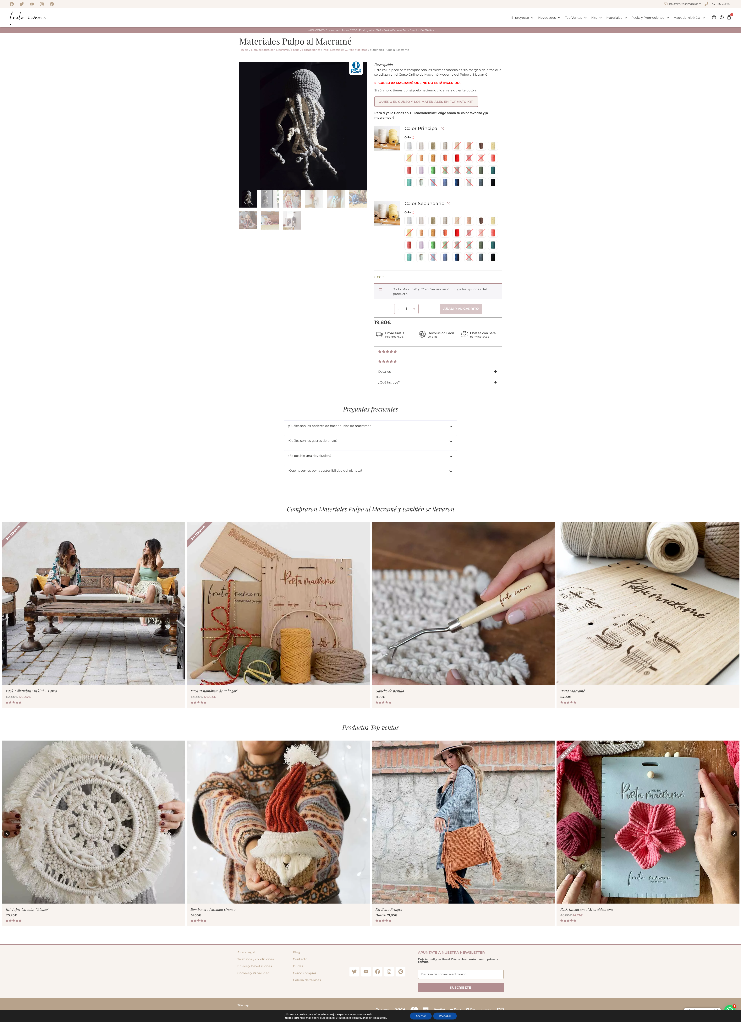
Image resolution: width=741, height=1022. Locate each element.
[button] (426, 101)
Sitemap (243, 1005)
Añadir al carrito (461, 309)
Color (409, 137)
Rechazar (445, 1016)
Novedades (547, 17)
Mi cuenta (713, 17)
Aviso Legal (246, 952)
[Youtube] (32, 4)
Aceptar (421, 1016)
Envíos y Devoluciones (254, 966)
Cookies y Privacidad (253, 973)
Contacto (300, 959)
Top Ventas (573, 17)
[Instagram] (42, 4)
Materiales (614, 17)
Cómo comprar (304, 973)
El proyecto (520, 17)
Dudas (298, 966)
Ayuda (721, 17)
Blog (296, 952)
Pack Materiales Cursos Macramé (345, 50)
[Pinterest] (52, 4)
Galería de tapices (307, 980)
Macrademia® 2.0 (686, 17)
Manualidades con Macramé (270, 50)
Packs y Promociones (647, 17)
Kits (594, 17)
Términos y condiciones (255, 959)
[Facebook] (12, 4)
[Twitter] (22, 4)
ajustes (381, 1017)
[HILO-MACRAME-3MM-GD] (387, 138)
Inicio (245, 50)
